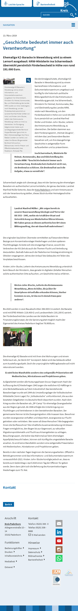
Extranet (9, 567)
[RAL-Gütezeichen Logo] (56, 577)
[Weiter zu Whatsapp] (62, 558)
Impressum (33, 548)
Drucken (9, 552)
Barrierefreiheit (48, 4)
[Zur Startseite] (66, 8)
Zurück (8, 504)
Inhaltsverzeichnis (13, 555)
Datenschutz (34, 552)
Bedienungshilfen (13, 548)
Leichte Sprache (16, 4)
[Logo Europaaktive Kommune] (69, 572)
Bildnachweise (35, 556)
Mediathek (10, 561)
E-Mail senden (38, 534)
